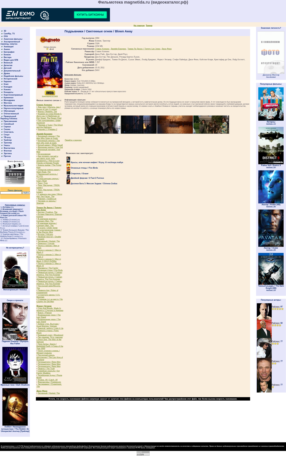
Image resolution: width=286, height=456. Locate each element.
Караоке (7, 81)
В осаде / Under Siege (47, 228)
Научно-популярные (13, 108)
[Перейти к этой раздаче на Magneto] (49, 43)
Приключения (10, 121)
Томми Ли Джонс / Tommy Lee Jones (144, 49)
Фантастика (9, 148)
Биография (9, 52)
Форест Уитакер (44, 306)
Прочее (7, 156)
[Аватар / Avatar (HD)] (271, 203)
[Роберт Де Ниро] (264, 392)
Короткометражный (13, 95)
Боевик (7, 54)
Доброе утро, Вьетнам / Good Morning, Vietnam (47, 325)
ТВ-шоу (7, 137)
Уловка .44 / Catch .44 (47, 380)
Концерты (8, 92)
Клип (6, 84)
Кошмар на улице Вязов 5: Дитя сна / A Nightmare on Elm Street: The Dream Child (49, 116)
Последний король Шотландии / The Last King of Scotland (49, 357)
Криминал (8, 97)
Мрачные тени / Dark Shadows (15, 385)
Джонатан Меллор (271, 76)
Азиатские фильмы (13, 39)
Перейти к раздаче (73, 140)
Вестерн (7, 57)
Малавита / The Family (48, 268)
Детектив (8, 65)
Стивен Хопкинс (44, 105)
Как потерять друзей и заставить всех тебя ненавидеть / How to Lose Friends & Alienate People (47, 159)
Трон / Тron (43, 183)
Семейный (9, 124)
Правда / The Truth (46, 368)
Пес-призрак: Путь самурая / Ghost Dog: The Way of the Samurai (49, 339)
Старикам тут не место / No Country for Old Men (49, 300)
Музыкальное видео (13, 105)
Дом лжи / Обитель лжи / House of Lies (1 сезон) (48, 108)
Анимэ (7, 49)
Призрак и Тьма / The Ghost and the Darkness (49, 126)
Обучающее (9, 111)
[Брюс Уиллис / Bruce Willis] (264, 319)
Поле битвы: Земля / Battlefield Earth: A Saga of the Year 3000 (49, 346)
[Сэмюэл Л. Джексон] (264, 337)
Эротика (8, 153)
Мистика (8, 103)
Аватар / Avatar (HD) (271, 205)
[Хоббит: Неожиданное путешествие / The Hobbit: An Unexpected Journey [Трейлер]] (15, 425)
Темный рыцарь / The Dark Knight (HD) (271, 288)
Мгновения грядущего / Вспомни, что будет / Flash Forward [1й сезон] (12, 211)
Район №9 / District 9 (271, 166)
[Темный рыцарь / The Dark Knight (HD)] (271, 284)
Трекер (149, 25)
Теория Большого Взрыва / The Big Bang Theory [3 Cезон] (14, 231)
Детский (7, 68)
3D (5, 31)
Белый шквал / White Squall (50, 145)
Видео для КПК (11, 60)
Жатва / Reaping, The (47, 111)
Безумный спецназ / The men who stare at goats (48, 141)
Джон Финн (41, 391)
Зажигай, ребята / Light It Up (50, 328)
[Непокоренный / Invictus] (15, 288)
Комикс (7, 89)
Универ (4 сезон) (10, 222)
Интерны (6, 207)
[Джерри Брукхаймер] (264, 381)
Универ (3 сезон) (10, 220)
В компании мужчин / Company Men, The (46, 220)
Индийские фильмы (13, 76)
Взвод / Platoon (45, 313)
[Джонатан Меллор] (271, 73)
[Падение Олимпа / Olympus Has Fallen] (15, 339)
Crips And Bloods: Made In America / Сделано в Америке (49, 309)
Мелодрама (9, 100)
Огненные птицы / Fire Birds (50, 270)
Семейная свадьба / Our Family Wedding (48, 372)
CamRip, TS (9, 33)
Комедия (8, 87)
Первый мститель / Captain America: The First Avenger (49, 273)
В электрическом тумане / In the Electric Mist (49, 231)
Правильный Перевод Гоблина (8, 117)
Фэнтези (8, 151)
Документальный (12, 71)
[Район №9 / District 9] (271, 163)
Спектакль (9, 132)
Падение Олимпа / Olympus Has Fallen (15, 342)
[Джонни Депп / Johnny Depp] (264, 357)
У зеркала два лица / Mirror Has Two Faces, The (49, 195)
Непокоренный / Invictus (15, 290)
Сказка (7, 129)
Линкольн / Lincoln (46, 243)
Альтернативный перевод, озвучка (10, 43)
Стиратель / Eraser (79, 173)
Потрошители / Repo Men (49, 362)
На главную (139, 25)
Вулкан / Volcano (45, 234)
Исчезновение (44, 154)
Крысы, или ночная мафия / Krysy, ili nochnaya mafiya (96, 162)
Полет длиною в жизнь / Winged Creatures (48, 352)
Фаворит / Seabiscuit (47, 199)
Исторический (10, 79)
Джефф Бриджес (44, 134)
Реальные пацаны (10, 224)
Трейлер (8, 140)
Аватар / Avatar (271, 249)
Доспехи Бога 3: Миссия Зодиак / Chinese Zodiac (93, 183)
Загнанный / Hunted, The (49, 241)
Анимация (9, 46)
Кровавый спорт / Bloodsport (50, 335)
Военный (8, 63)
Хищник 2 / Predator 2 (47, 129)
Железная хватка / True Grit (50, 147)
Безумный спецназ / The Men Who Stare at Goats (48, 137)
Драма (7, 73)
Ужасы (7, 145)
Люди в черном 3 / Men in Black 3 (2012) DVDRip (48, 260)
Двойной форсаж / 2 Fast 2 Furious (87, 178)
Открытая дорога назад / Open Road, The (48, 171)
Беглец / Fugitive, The (47, 212)
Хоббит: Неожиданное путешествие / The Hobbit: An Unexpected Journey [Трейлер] (15, 429)
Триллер (8, 143)
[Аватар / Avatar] (271, 246)
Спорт (7, 135)
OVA (6, 36)
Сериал (7, 126)
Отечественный (11, 114)
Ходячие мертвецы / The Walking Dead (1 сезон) (11, 235)
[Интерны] (271, 120)
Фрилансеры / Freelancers (49, 382)
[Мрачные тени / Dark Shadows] (15, 383)
